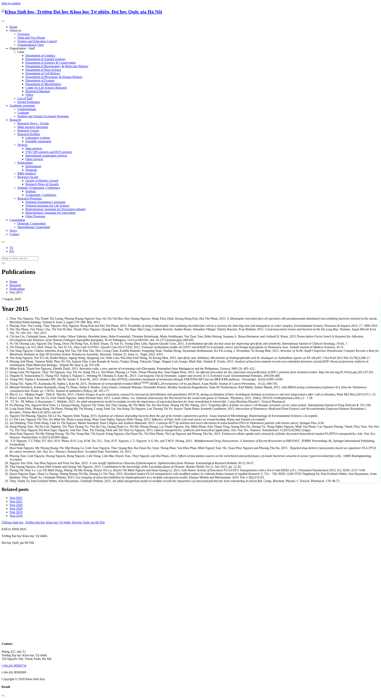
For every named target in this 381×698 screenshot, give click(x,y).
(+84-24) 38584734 (14, 665)
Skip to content (11, 3)
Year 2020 (16, 505)
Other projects (34, 159)
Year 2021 (16, 497)
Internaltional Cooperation (33, 227)
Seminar (30, 191)
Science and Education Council (37, 41)
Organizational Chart (30, 44)
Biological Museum (37, 91)
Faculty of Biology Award (41, 180)
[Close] (3, 695)
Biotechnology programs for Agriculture (50, 212)
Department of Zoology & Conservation (50, 62)
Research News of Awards (42, 184)
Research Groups (28, 130)
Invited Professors (28, 102)
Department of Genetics (40, 55)
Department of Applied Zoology (45, 59)
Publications (25, 162)
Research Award (27, 177)
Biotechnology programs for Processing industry (55, 209)
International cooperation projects (46, 155)
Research (15, 119)
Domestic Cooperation (31, 223)
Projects (22, 145)
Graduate (23, 112)
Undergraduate (26, 109)
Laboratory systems (37, 137)
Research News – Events (33, 123)
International (33, 166)
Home (13, 27)
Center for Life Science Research (46, 87)
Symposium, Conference (40, 195)
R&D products (26, 173)
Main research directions (32, 127)
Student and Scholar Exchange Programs (43, 116)
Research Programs (29, 198)
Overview (23, 34)
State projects (33, 148)
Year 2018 (16, 515)
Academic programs (22, 105)
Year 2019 (16, 512)
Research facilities (28, 134)
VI (11, 247)
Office (29, 94)
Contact (14, 234)
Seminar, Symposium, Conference (38, 187)
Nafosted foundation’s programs (45, 202)
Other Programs (35, 216)
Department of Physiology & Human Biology (54, 77)
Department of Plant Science (43, 69)
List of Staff (24, 98)
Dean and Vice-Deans (31, 37)
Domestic (31, 170)
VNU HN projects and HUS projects (48, 152)
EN (12, 251)
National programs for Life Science (47, 205)
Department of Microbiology (43, 84)
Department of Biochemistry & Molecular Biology (57, 66)
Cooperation (17, 220)
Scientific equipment (38, 141)
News (13, 230)
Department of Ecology (40, 80)
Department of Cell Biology (42, 73)
